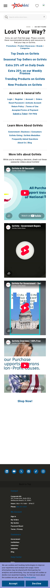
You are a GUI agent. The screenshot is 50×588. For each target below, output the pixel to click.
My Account (16, 512)
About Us (22, 143)
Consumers (36, 132)
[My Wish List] (37, 5)
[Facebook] (28, 471)
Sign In (13, 516)
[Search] (6, 17)
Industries (14, 545)
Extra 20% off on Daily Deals (25, 65)
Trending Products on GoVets (25, 79)
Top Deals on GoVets (25, 53)
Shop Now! (25, 401)
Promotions (11, 46)
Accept (13, 583)
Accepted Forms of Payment (25, 110)
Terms (13, 529)
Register (19, 99)
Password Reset (17, 526)
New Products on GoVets (25, 84)
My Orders (15, 520)
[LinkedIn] (6, 471)
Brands (40, 46)
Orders (39, 99)
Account (29, 99)
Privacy (20, 529)
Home (28, 27)
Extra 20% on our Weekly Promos (25, 72)
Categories (25, 48)
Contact (14, 491)
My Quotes (15, 523)
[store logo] (20, 5)
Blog (30, 143)
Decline (36, 583)
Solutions (14, 548)
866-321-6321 (22, 507)
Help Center (16, 557)
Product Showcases (26, 46)
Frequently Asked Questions (25, 139)
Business (25, 132)
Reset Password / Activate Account (25, 103)
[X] (21, 471)
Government (14, 132)
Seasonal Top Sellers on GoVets (25, 59)
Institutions (15, 542)
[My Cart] (44, 5)
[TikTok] (35, 471)
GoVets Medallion (32, 135)
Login (9, 99)
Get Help (33, 114)
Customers (16, 534)
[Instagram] (43, 471)
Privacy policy (30, 577)
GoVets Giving (15, 135)
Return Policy (18, 106)
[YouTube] (14, 471)
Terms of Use (32, 106)
